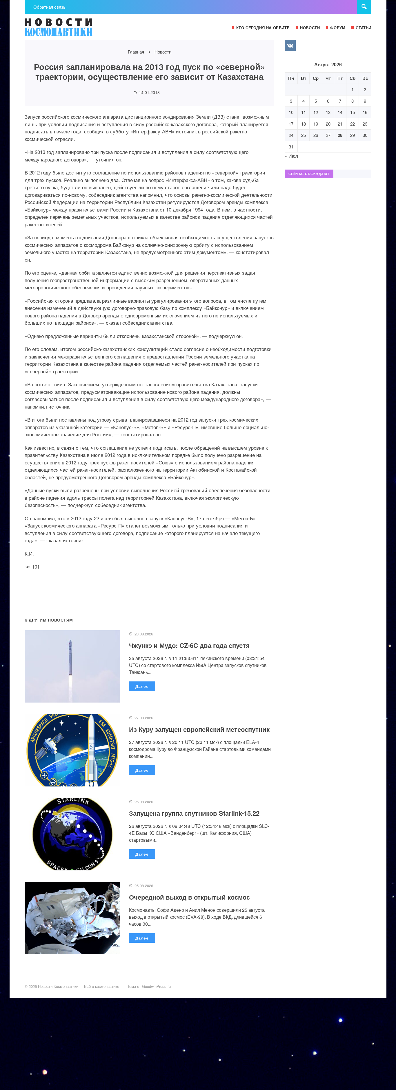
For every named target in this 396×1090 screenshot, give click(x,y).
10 (291, 112)
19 (315, 124)
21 (340, 124)
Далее (142, 686)
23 (365, 124)
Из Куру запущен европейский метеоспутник (199, 729)
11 (303, 112)
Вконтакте (290, 45)
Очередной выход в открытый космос (189, 897)
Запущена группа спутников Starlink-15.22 (194, 813)
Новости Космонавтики (68, 29)
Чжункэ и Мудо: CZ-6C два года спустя (189, 645)
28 (340, 135)
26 (315, 135)
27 (328, 135)
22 (352, 124)
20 (328, 124)
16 (365, 112)
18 (303, 124)
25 (303, 135)
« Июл (291, 155)
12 (315, 112)
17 (291, 124)
